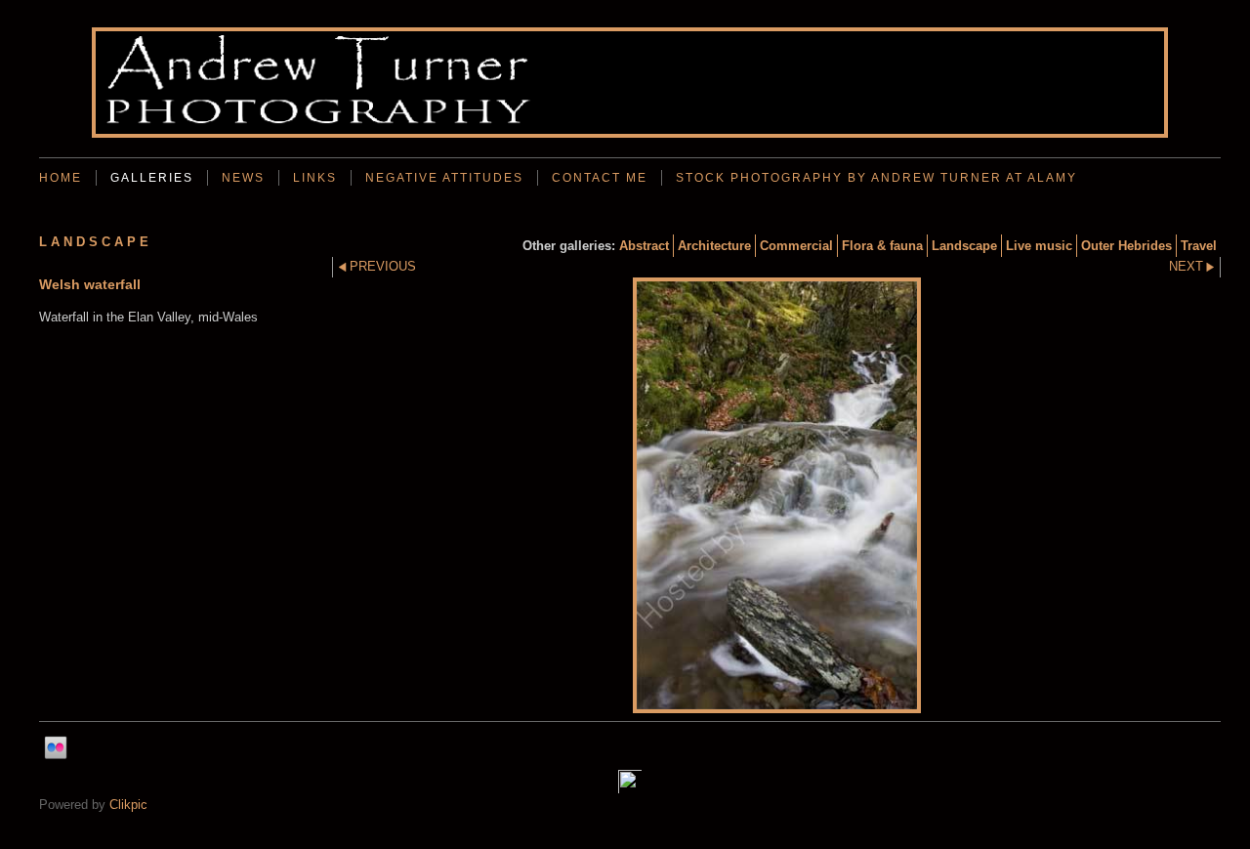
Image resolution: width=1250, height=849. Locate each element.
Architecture (714, 245)
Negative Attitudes (444, 178)
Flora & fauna (882, 245)
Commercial (796, 245)
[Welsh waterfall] (776, 495)
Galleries (151, 178)
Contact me (599, 178)
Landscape (964, 245)
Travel (1199, 245)
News (243, 178)
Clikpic (128, 804)
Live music (1039, 245)
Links (315, 178)
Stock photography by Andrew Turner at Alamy (876, 178)
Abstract (644, 245)
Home (60, 178)
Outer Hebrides (1126, 245)
